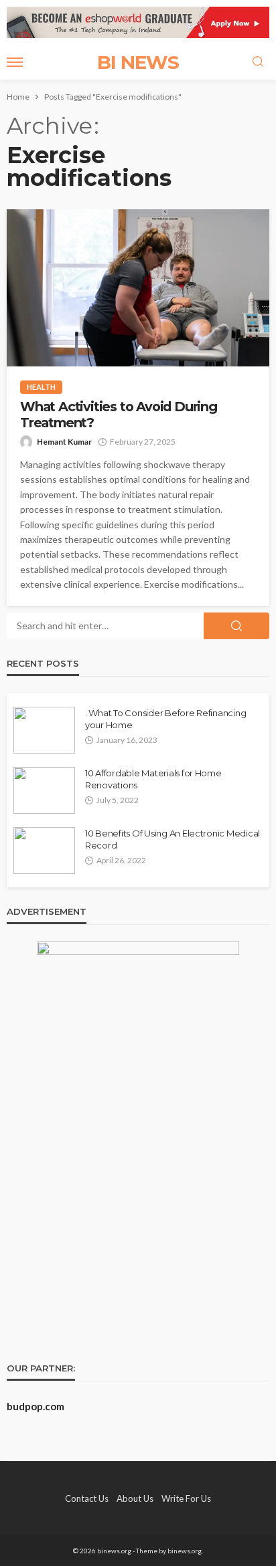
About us (135, 1498)
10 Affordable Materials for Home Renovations (153, 779)
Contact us (87, 1498)
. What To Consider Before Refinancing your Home (165, 718)
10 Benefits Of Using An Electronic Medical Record (172, 839)
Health (41, 386)
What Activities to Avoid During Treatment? (118, 414)
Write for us (186, 1498)
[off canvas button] (15, 62)
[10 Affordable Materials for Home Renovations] (44, 790)
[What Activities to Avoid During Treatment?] (138, 287)
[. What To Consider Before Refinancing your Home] (44, 730)
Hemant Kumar (64, 442)
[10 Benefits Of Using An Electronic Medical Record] (44, 850)
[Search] (258, 62)
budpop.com (35, 1406)
